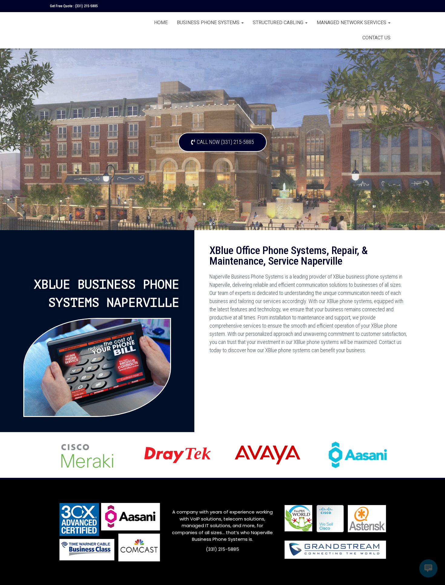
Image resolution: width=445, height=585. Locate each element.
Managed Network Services (352, 22)
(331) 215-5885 (86, 6)
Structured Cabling (279, 22)
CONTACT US (376, 38)
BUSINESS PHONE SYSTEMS (209, 22)
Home (161, 22)
